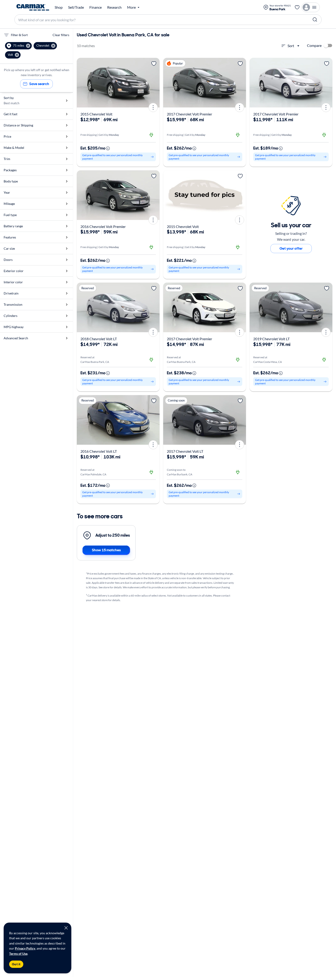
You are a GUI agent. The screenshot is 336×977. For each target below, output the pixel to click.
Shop (59, 7)
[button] (18, 45)
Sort (291, 45)
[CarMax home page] (32, 7)
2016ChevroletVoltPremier (103, 226)
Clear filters (61, 35)
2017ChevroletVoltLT (185, 451)
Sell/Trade (76, 7)
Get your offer (291, 248)
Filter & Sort (19, 35)
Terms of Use (18, 954)
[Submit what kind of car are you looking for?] (315, 20)
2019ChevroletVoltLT (271, 339)
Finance (95, 7)
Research (114, 7)
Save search (39, 83)
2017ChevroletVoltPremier (189, 114)
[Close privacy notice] (66, 927)
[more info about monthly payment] (108, 148)
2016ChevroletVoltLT (98, 451)
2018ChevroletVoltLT (98, 339)
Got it (16, 964)
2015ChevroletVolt (96, 114)
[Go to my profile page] (311, 7)
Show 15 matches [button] (106, 550)
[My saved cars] (297, 7)
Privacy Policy (25, 948)
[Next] (154, 82)
